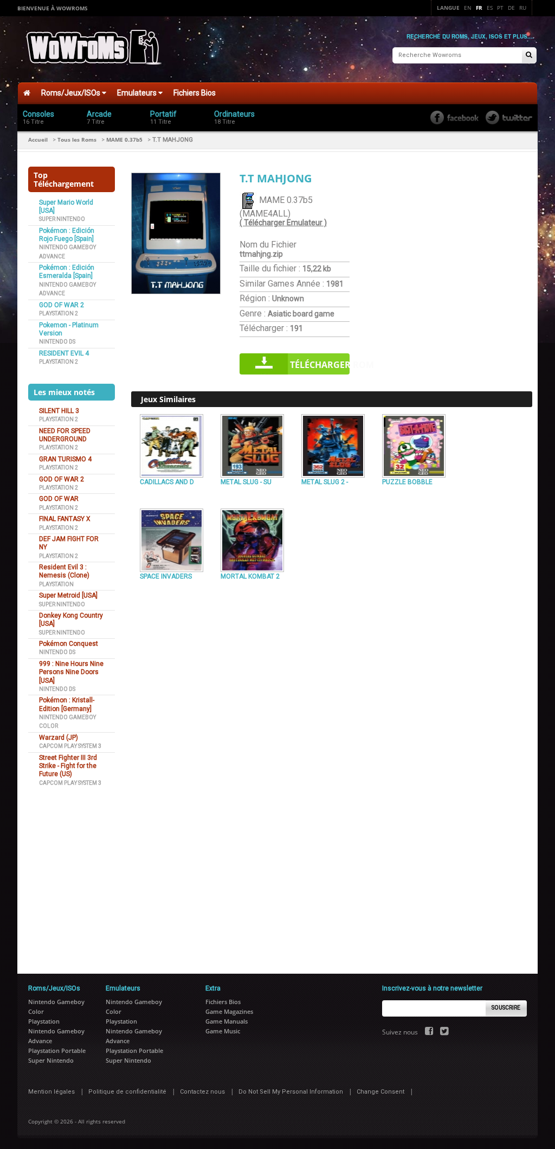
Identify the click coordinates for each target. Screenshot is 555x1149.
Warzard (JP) (58, 737)
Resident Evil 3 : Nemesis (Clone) (64, 571)
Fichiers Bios (194, 92)
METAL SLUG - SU (246, 482)
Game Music (222, 1031)
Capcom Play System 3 (70, 746)
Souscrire (506, 1008)
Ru (522, 7)
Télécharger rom (320, 365)
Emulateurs (137, 92)
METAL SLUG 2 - (324, 482)
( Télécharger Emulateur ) (283, 222)
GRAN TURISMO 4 (65, 459)
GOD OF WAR (59, 499)
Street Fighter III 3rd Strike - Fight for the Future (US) (68, 766)
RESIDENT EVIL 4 (64, 353)
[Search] (529, 56)
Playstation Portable (57, 1050)
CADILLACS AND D (167, 482)
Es (490, 7)
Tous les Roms (76, 139)
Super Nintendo (62, 219)
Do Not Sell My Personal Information (290, 1091)
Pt (500, 7)
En (468, 7)
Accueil (38, 139)
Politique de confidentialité (127, 1091)
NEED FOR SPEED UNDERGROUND (65, 435)
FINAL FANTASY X (65, 519)
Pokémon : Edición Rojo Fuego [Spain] (66, 235)
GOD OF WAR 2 (61, 305)
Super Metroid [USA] (68, 595)
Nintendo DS (57, 342)
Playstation (56, 584)
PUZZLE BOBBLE (407, 482)
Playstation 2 (58, 313)
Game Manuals (226, 1021)
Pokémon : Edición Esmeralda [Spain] (66, 272)
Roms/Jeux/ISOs (71, 92)
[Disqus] (331, 732)
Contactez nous (202, 1091)
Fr (479, 7)
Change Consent (380, 1091)
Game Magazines (229, 1011)
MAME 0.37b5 (124, 139)
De (511, 7)
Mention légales (51, 1091)
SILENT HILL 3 (59, 411)
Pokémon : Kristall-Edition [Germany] (66, 704)
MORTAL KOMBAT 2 (250, 576)
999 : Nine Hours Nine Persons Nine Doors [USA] (71, 672)
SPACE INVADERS (166, 576)
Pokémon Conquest (68, 643)
